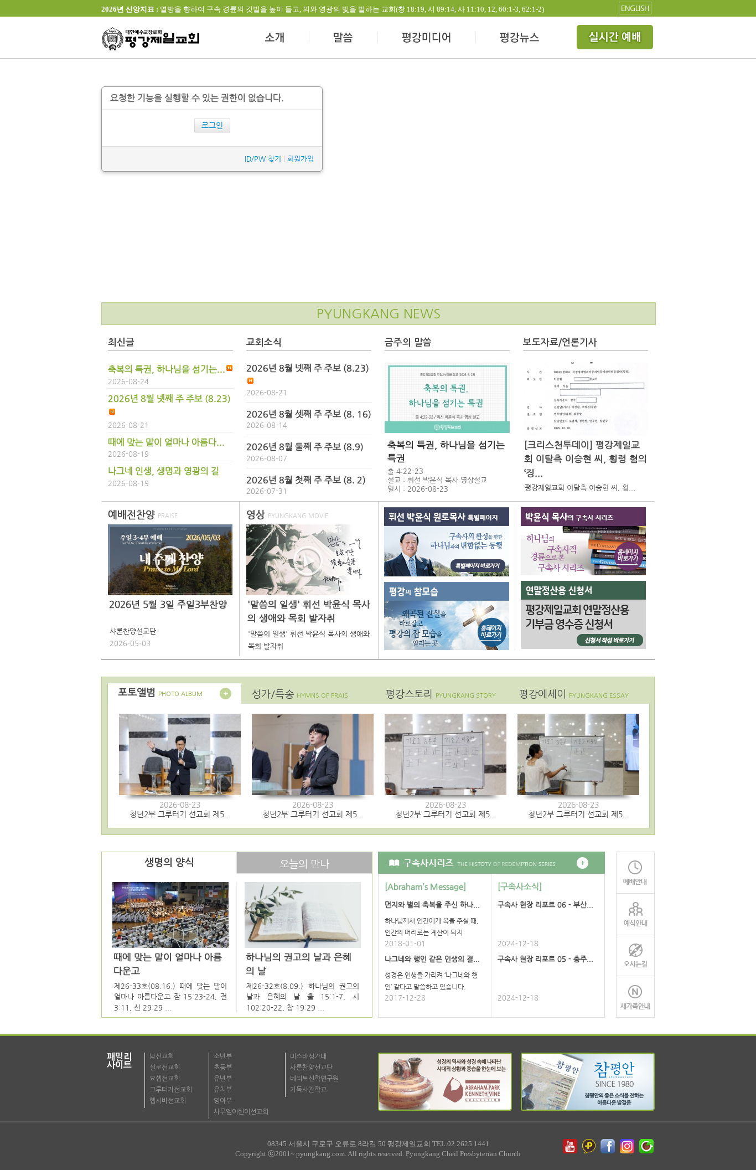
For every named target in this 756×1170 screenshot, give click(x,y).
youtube (570, 1146)
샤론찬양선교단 (311, 1067)
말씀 (343, 39)
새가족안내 (635, 997)
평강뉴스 (520, 39)
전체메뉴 (616, 39)
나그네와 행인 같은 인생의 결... (432, 959)
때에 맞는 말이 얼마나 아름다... (166, 442)
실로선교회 (164, 1067)
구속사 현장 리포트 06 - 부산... (545, 904)
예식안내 (635, 914)
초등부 (223, 1067)
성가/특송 (300, 694)
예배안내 (635, 872)
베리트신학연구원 (314, 1078)
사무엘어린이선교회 (241, 1112)
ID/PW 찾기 (263, 158)
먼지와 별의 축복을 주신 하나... (432, 904)
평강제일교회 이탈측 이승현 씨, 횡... (580, 487)
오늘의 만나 (304, 864)
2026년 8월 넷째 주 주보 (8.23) (169, 399)
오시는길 (635, 955)
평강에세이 (574, 694)
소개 (275, 39)
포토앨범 (160, 693)
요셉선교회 (164, 1078)
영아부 (223, 1100)
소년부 (223, 1056)
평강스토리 (441, 694)
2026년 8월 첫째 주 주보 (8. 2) (306, 480)
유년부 (223, 1078)
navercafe (647, 1146)
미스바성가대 (308, 1056)
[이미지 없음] (447, 397)
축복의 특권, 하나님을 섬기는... (166, 369)
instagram (628, 1146)
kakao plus (589, 1146)
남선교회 (161, 1056)
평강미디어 (427, 39)
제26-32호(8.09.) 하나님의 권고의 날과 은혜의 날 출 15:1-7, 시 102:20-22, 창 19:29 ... (302, 997)
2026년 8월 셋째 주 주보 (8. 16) (308, 414)
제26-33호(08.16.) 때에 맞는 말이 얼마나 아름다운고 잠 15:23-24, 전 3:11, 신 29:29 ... (170, 997)
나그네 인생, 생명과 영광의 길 (163, 471)
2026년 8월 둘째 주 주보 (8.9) (305, 447)
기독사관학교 (308, 1089)
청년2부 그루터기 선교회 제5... (180, 814)
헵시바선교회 (167, 1100)
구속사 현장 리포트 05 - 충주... (545, 959)
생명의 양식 (169, 863)
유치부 (223, 1089)
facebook (609, 1146)
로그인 (212, 125)
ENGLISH (635, 8)
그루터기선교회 (170, 1089)
